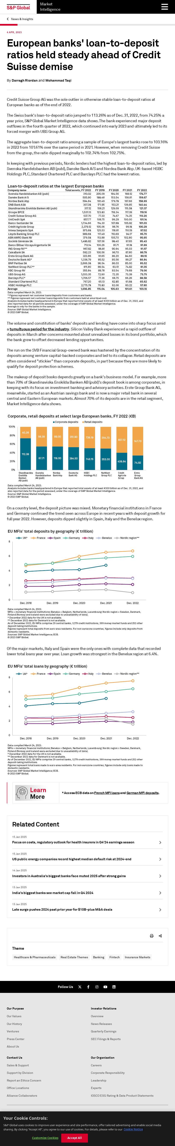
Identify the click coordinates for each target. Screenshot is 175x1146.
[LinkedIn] (114, 986)
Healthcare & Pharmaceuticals (34, 957)
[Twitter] (79, 986)
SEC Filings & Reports (106, 1039)
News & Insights (21, 19)
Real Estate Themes (74, 957)
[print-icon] (151, 935)
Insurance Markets (137, 957)
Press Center (15, 1039)
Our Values (14, 1016)
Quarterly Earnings (103, 1031)
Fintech (114, 957)
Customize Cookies (45, 1138)
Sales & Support (18, 1065)
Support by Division (20, 1073)
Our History (14, 1024)
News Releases (101, 1024)
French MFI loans (107, 793)
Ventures (13, 1031)
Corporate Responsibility (108, 1073)
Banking (98, 957)
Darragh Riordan (25, 80)
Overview (97, 1016)
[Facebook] (88, 986)
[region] (87, 1128)
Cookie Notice (133, 1129)
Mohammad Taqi (58, 80)
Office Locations (18, 1088)
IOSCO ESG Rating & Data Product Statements (122, 1096)
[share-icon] (160, 935)
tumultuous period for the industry (39, 329)
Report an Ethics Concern (24, 1080)
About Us (13, 1046)
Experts (96, 1088)
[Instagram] (96, 986)
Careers (96, 1065)
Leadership (98, 1080)
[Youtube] (105, 986)
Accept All (74, 1138)
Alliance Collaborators (22, 1096)
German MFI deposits (143, 793)
